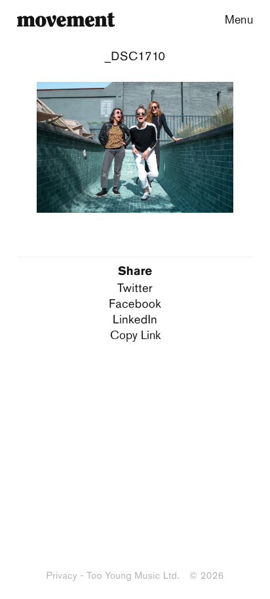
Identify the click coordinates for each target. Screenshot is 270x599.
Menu (239, 19)
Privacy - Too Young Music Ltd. (113, 575)
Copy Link (135, 334)
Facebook (135, 303)
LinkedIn (135, 319)
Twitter (135, 287)
